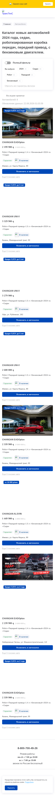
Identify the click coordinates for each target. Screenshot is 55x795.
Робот (9, 75)
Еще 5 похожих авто (11, 548)
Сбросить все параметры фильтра (20, 86)
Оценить (48, 4)
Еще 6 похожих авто (11, 177)
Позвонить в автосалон (27, 171)
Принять (11, 788)
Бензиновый (12, 81)
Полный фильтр (21, 63)
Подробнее (29, 782)
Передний (25, 75)
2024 (21, 69)
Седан (35, 69)
